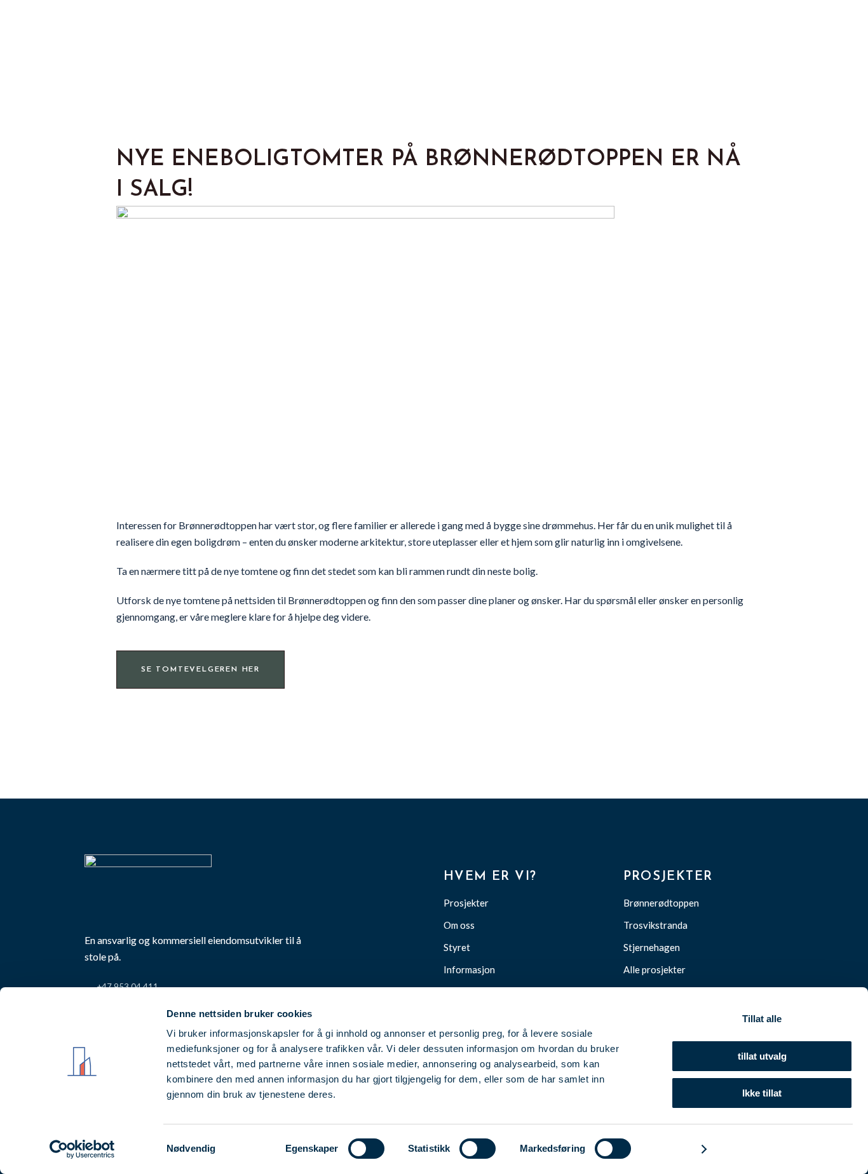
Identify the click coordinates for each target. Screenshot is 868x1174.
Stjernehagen (651, 947)
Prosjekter (466, 902)
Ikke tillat (762, 1093)
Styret (457, 947)
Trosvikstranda (655, 925)
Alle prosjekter (654, 969)
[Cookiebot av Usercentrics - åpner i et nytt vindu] (82, 1149)
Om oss (459, 925)
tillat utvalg (762, 1056)
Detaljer (671, 1149)
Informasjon (469, 969)
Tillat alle (762, 1018)
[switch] (366, 1148)
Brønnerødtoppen (661, 902)
